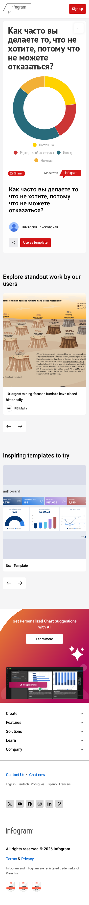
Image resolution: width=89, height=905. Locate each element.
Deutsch (23, 784)
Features (13, 722)
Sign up (77, 9)
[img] (60, 90)
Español (51, 784)
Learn (11, 740)
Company (14, 749)
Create (11, 713)
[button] (44, 144)
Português (37, 784)
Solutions (14, 731)
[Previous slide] (8, 426)
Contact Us (15, 774)
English (11, 784)
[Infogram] (17, 8)
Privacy (27, 858)
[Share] (13, 242)
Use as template (35, 242)
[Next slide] (20, 426)
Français (65, 784)
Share (18, 173)
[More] (79, 28)
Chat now (37, 774)
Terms (11, 858)
